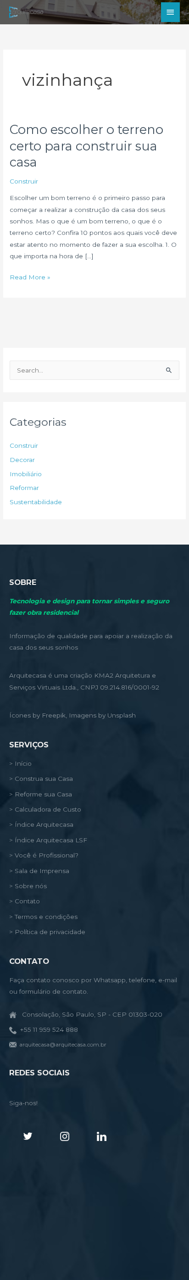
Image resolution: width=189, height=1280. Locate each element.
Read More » (30, 278)
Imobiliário (26, 474)
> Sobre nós (28, 886)
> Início (20, 763)
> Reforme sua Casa (40, 794)
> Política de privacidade (47, 931)
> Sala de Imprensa (39, 870)
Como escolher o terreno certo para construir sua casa (86, 146)
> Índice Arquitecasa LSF (48, 840)
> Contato (24, 901)
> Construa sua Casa (41, 778)
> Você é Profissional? (43, 855)
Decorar (22, 459)
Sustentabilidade (36, 502)
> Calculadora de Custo (45, 809)
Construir (24, 181)
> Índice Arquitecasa (41, 824)
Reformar (24, 487)
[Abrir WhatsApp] (166, 1257)
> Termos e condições (43, 916)
